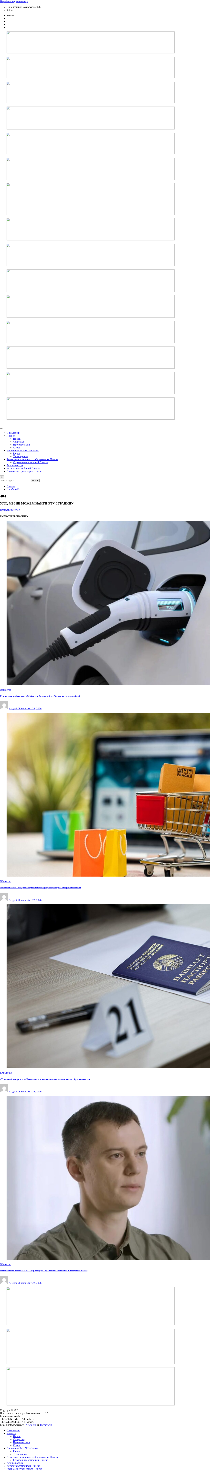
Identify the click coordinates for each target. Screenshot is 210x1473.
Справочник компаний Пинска (30, 462)
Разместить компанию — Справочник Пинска (32, 459)
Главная (11, 486)
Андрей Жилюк (18, 708)
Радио (16, 453)
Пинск (17, 438)
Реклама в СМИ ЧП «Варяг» (23, 450)
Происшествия (21, 444)
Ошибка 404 (13, 489)
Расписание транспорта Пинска (24, 471)
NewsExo (31, 1425)
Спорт (16, 447)
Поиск (35, 480)
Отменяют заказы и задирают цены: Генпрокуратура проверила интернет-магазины (40, 887)
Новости (11, 435)
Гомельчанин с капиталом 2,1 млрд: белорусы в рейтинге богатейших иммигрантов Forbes (43, 1270)
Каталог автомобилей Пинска (23, 468)
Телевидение (20, 456)
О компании (13, 432)
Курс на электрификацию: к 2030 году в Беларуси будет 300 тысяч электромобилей (40, 696)
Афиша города (15, 465)
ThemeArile (46, 1425)
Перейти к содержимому (14, 1)
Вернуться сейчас (10, 509)
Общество (18, 441)
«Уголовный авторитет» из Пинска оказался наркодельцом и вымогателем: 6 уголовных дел (45, 1079)
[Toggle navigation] (1, 428)
